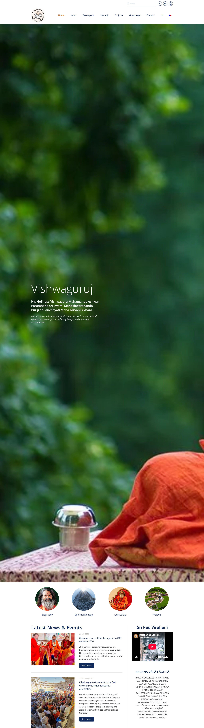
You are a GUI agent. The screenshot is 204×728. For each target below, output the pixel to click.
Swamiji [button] (104, 15)
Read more (86, 665)
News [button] (73, 15)
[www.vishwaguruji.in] (161, 15)
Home (61, 15)
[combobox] (141, 3)
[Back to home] (38, 15)
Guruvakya (134, 15)
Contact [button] (150, 15)
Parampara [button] (88, 15)
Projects (119, 15)
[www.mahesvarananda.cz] (170, 15)
